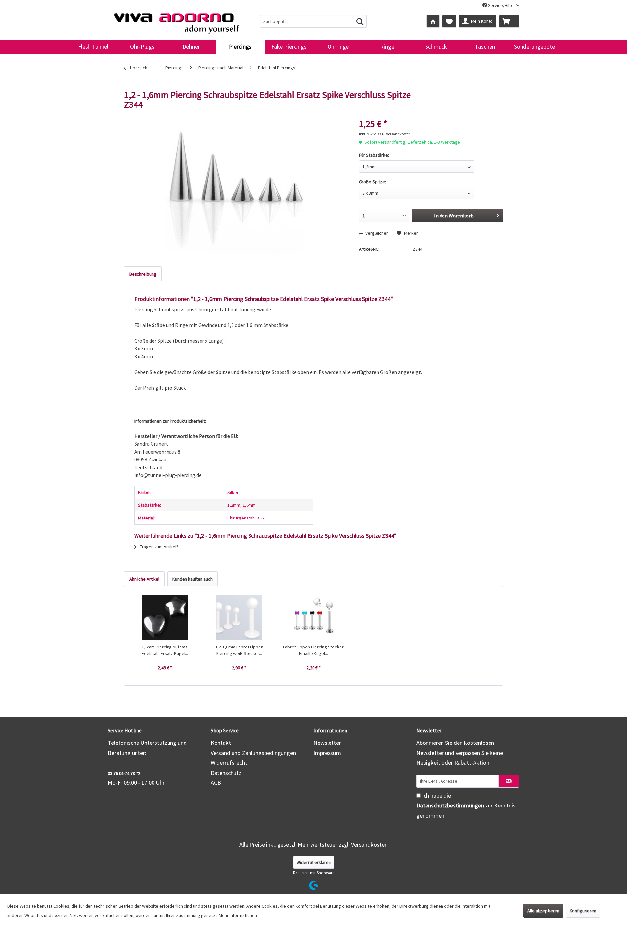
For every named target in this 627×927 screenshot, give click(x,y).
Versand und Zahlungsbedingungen (253, 753)
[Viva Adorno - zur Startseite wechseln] (176, 21)
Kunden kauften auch (192, 579)
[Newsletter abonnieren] (508, 781)
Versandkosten (369, 844)
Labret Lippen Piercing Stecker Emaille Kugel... (313, 650)
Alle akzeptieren (543, 911)
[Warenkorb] (509, 21)
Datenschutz (226, 772)
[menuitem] (313, 21)
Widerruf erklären (314, 862)
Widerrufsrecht (229, 762)
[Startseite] (433, 21)
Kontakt (221, 742)
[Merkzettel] (449, 21)
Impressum (327, 753)
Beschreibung (142, 274)
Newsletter (327, 742)
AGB (216, 782)
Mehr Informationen (238, 915)
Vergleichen (376, 233)
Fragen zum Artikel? (158, 547)
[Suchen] (360, 21)
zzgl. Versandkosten (394, 133)
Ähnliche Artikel (144, 579)
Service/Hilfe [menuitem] (501, 5)
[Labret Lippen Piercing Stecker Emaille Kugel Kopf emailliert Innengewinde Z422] (313, 617)
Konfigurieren (583, 911)
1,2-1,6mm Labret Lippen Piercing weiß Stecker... (239, 650)
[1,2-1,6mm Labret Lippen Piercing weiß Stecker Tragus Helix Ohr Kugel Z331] (239, 617)
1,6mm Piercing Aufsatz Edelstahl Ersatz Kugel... (165, 650)
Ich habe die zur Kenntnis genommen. (466, 805)
